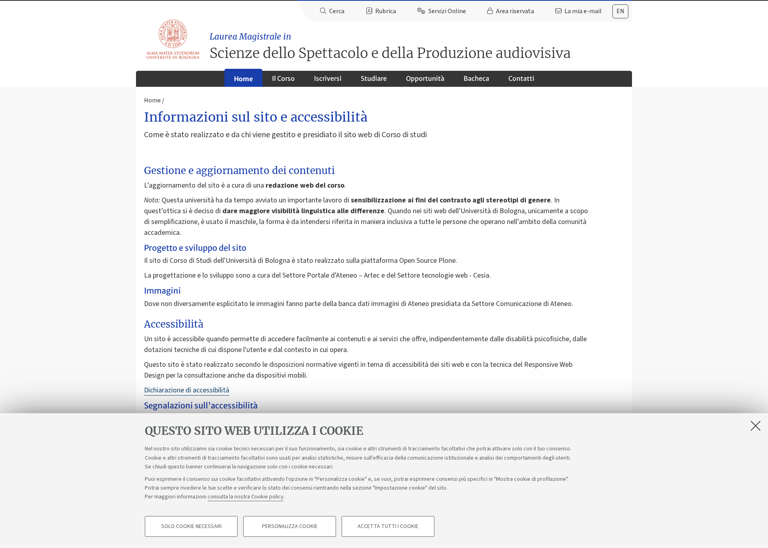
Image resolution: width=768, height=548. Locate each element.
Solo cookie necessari (191, 526)
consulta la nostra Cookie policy (246, 497)
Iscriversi (328, 78)
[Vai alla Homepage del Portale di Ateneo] (173, 39)
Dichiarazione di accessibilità (186, 390)
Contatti (521, 78)
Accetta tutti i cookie (388, 526)
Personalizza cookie (290, 526)
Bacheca (476, 78)
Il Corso (283, 78)
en (620, 11)
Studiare (374, 78)
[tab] (620, 11)
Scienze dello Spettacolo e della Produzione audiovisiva (390, 47)
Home (243, 79)
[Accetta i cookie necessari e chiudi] (755, 425)
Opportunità (425, 78)
